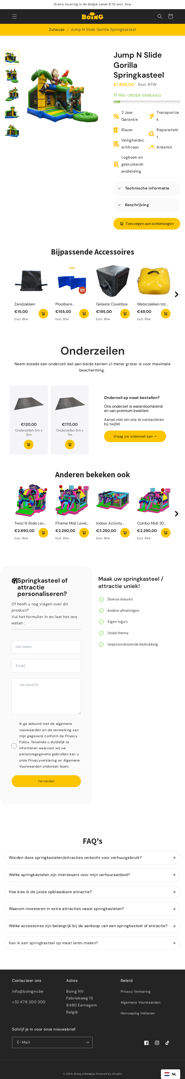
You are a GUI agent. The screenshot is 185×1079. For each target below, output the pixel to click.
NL (174, 1074)
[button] (14, 16)
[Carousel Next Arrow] (176, 294)
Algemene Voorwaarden (141, 1002)
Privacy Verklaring (136, 991)
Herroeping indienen (138, 1013)
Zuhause (57, 29)
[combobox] (170, 1074)
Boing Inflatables (84, 1073)
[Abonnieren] (87, 1042)
